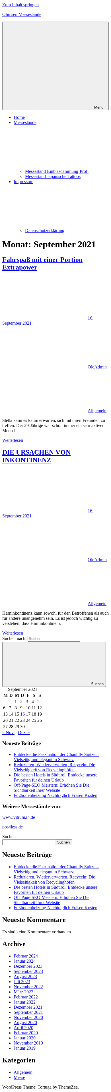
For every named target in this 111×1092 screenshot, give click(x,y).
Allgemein (97, 410)
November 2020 (28, 1017)
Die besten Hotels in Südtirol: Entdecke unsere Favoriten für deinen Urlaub (55, 777)
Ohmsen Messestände (21, 14)
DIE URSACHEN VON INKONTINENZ (36, 456)
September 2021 (28, 1012)
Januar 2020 (25, 1037)
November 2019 (28, 1043)
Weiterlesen (12, 440)
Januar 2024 (25, 961)
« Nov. (8, 732)
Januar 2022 (25, 1002)
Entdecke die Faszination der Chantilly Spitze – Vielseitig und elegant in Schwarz (56, 757)
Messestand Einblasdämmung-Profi (57, 171)
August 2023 (25, 976)
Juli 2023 (22, 981)
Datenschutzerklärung (44, 230)
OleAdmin (97, 366)
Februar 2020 (26, 1032)
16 (22, 714)
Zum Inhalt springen (20, 4)
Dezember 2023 (28, 966)
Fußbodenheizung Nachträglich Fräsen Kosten (55, 795)
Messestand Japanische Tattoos (53, 176)
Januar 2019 (25, 1048)
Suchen (9, 836)
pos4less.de (12, 826)
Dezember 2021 (28, 1007)
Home (19, 117)
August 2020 (25, 1022)
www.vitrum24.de (18, 817)
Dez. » (24, 732)
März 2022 (23, 991)
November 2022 (28, 986)
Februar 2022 (26, 996)
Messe (19, 1077)
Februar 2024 (26, 956)
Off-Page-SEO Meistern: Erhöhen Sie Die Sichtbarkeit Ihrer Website (51, 788)
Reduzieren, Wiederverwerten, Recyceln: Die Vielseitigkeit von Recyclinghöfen (54, 767)
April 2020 (23, 1027)
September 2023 (28, 971)
